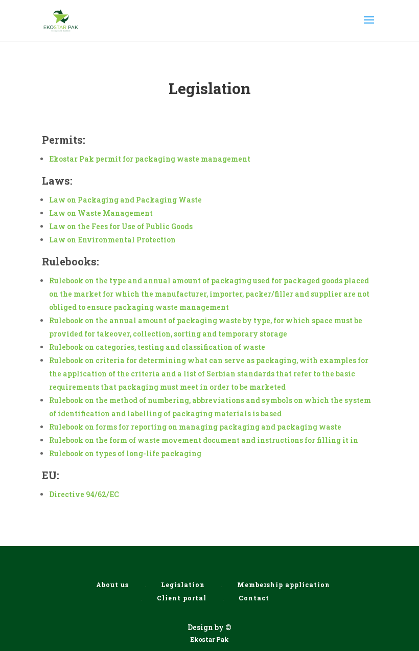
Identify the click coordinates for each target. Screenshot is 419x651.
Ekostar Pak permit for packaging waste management (149, 159)
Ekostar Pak (209, 639)
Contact (254, 598)
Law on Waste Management (101, 213)
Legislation (183, 584)
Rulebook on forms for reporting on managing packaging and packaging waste (195, 427)
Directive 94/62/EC (84, 494)
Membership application (283, 584)
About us (112, 584)
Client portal (181, 598)
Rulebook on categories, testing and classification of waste (157, 347)
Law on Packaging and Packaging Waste (125, 200)
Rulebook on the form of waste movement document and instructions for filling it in (203, 440)
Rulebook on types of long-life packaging (125, 453)
